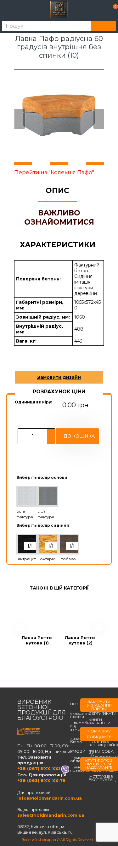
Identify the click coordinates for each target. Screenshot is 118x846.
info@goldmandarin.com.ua (49, 798)
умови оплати (78, 759)
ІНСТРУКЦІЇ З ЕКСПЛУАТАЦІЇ (103, 778)
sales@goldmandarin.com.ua (50, 815)
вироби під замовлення (82, 726)
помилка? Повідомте (99, 734)
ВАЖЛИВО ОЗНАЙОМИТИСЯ (59, 217)
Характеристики (57, 244)
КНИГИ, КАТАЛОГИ (99, 721)
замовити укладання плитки (99, 705)
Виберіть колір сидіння (42, 525)
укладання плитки (80, 713)
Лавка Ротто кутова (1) (37, 640)
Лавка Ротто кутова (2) (80, 640)
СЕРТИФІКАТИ (102, 713)
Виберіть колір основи (41, 477)
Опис (57, 190)
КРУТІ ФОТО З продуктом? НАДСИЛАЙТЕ (99, 764)
